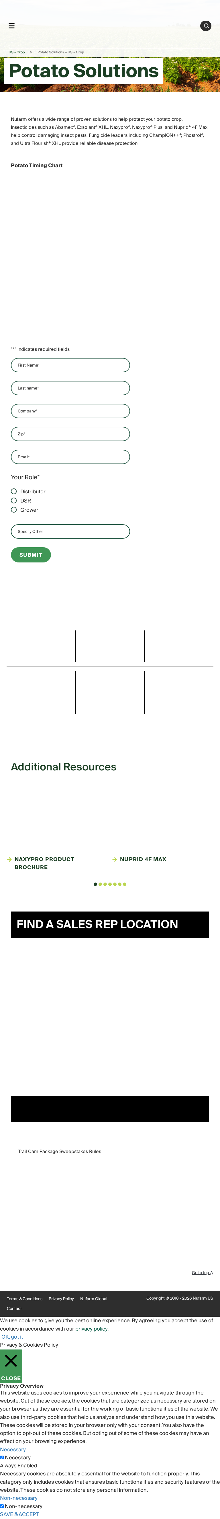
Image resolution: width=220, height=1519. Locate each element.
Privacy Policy (61, 1299)
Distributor (33, 492)
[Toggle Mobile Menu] (12, 25)
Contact (14, 1308)
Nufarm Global (93, 1299)
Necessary (18, 1458)
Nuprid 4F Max (143, 860)
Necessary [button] (13, 1449)
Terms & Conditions (24, 1299)
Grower (29, 510)
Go (206, 26)
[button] (95, 884)
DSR (25, 501)
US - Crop (17, 52)
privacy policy (91, 1329)
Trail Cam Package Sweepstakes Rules (59, 1152)
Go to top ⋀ (202, 1272)
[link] (108, 24)
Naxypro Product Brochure (44, 864)
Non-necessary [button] (19, 1498)
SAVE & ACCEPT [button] (19, 1514)
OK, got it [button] (12, 1337)
